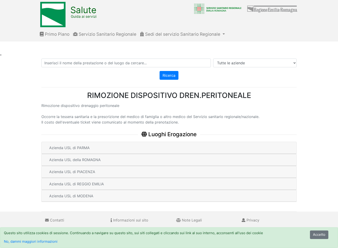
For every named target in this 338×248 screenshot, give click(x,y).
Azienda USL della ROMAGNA (75, 159)
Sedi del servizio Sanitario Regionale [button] (182, 34)
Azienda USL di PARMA (69, 147)
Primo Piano (56, 34)
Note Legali (191, 220)
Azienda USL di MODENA (71, 196)
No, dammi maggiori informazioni (30, 241)
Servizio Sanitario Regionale (106, 34)
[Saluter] (216, 8)
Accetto (319, 234)
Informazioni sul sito (130, 220)
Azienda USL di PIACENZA (72, 171)
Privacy (252, 220)
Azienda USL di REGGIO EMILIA (76, 184)
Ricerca (169, 75)
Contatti (56, 220)
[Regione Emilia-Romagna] (272, 8)
